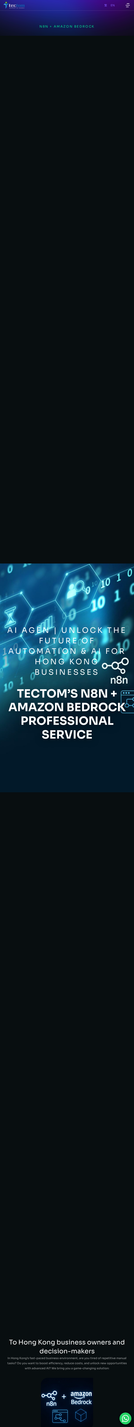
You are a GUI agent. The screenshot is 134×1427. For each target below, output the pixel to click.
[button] (128, 5)
